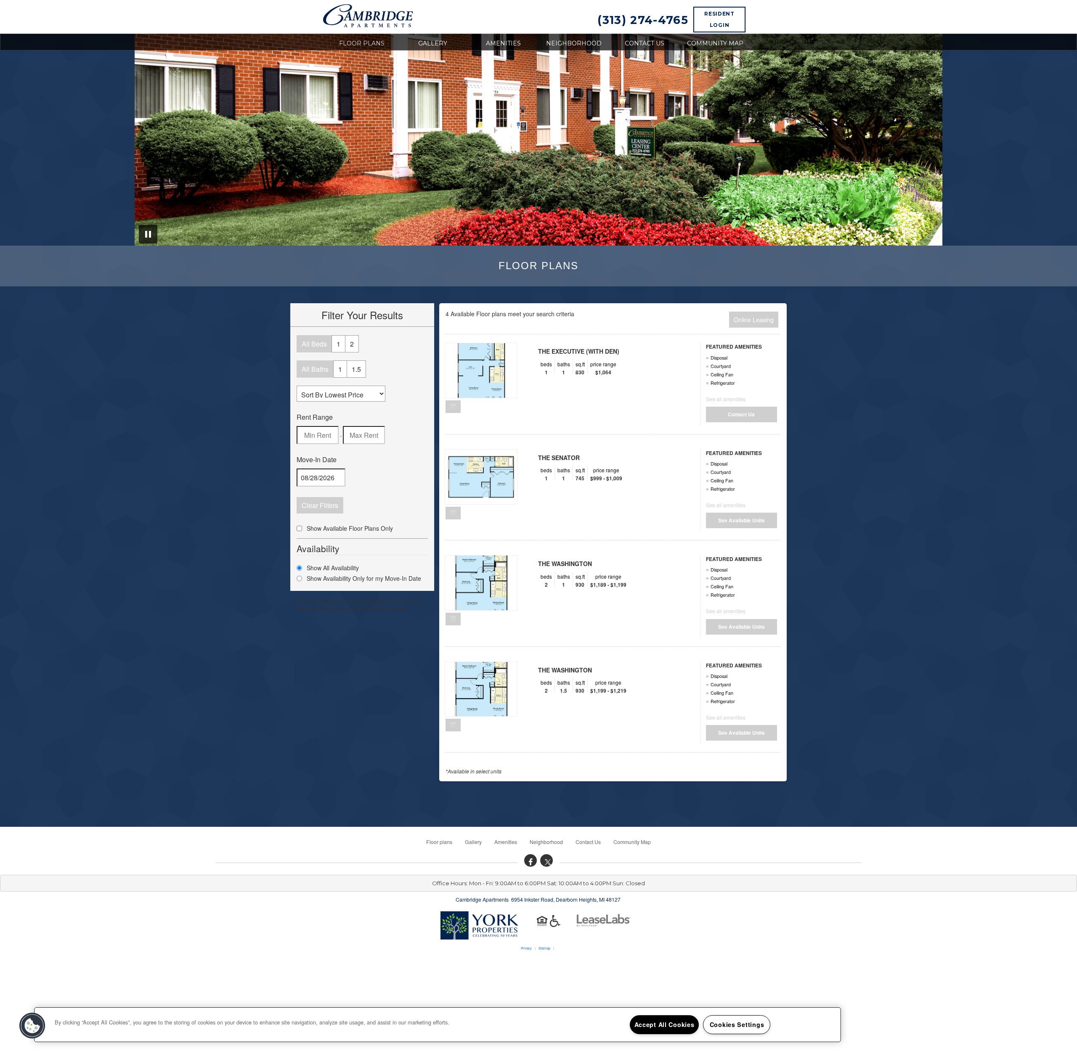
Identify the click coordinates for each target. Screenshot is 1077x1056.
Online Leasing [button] (754, 319)
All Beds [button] (314, 344)
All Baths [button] (315, 369)
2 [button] (352, 344)
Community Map (715, 43)
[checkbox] (299, 528)
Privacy (526, 948)
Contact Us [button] (741, 414)
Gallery (432, 43)
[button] (530, 860)
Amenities (503, 43)
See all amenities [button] (725, 398)
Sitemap (544, 948)
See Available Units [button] (741, 520)
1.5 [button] (356, 369)
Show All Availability (333, 568)
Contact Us (644, 43)
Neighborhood (574, 43)
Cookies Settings (737, 1024)
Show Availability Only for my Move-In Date (364, 578)
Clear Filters (320, 505)
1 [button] (338, 344)
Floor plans (362, 43)
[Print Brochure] (453, 406)
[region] (437, 1025)
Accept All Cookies (664, 1024)
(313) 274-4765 (642, 20)
